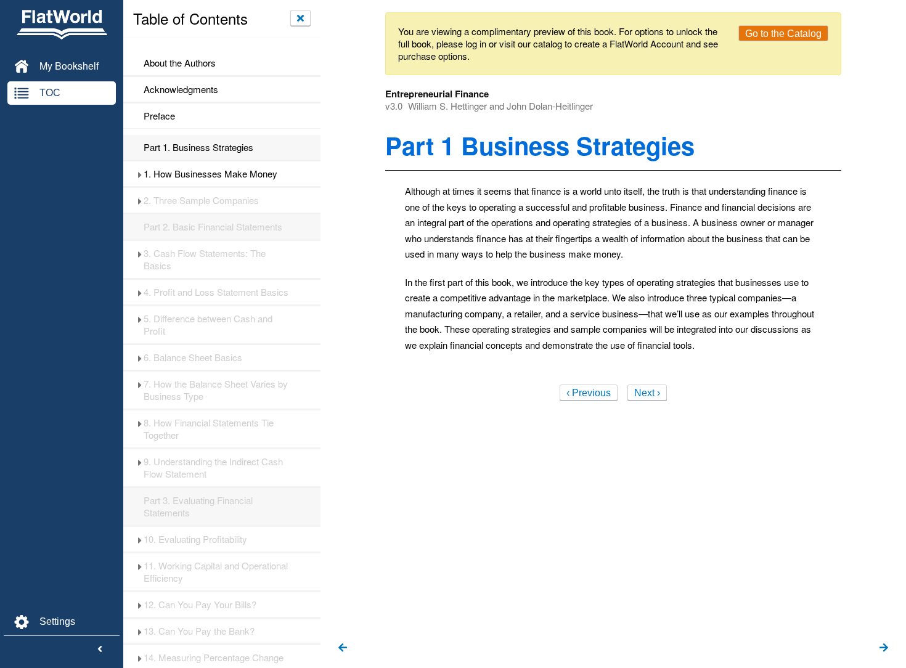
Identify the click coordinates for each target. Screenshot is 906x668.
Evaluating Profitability (195, 539)
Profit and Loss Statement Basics (216, 292)
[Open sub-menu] (140, 174)
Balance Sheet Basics (193, 357)
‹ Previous (588, 393)
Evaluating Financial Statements (198, 506)
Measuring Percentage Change (214, 657)
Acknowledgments (181, 89)
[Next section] (883, 648)
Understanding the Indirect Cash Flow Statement (213, 467)
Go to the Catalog (783, 33)
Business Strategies (198, 147)
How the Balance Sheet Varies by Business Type (216, 390)
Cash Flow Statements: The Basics (205, 259)
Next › (647, 393)
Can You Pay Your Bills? (200, 604)
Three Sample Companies (201, 200)
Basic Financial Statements (213, 227)
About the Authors (180, 63)
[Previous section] (342, 648)
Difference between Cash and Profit (208, 324)
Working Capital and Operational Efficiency (216, 572)
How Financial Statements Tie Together (209, 429)
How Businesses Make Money (210, 174)
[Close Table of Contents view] (300, 18)
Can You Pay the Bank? (199, 631)
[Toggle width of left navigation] (100, 649)
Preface (159, 116)
